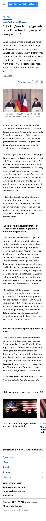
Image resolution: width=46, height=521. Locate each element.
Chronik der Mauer (12, 506)
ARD (14, 502)
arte (35, 502)
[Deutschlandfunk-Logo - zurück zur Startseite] (23, 4)
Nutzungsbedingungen (14, 491)
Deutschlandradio (12, 483)
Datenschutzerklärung (14, 487)
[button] (4, 4)
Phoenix (28, 502)
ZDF (20, 502)
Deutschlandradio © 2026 (16, 510)
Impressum (8, 495)
